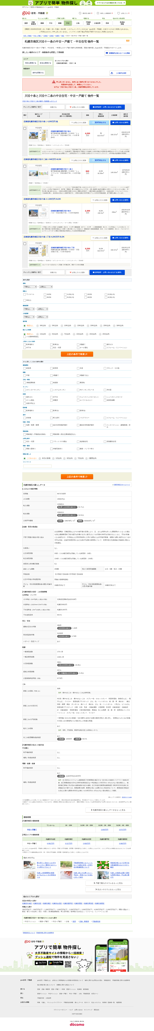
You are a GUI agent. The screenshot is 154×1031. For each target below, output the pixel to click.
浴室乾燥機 (111, 400)
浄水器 (109, 390)
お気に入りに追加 (78, 107)
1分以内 (43, 334)
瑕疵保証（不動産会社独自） (36, 434)
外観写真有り (58, 449)
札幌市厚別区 (88, 903)
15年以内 (80, 325)
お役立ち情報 (24, 1002)
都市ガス (110, 344)
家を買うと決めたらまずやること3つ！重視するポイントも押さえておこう (47, 865)
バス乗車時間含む (32, 336)
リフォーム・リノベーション (117, 347)
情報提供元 (107, 980)
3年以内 (43, 325)
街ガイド (87, 1002)
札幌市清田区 (99, 903)
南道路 (55, 382)
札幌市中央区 (27, 903)
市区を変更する (30, 63)
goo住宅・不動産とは (44, 980)
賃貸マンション (71, 989)
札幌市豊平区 (68, 903)
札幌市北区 (37, 903)
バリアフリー (84, 418)
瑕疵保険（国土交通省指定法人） (65, 434)
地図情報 (119, 1002)
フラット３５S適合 (60, 441)
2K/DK (89, 294)
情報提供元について (29, 933)
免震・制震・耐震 (32, 425)
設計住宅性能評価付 (60, 425)
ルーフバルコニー (86, 400)
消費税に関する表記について (65, 985)
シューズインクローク (114, 397)
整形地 (82, 382)
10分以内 (79, 334)
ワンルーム (30, 294)
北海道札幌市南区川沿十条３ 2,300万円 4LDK (42, 199)
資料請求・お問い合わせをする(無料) (108, 107)
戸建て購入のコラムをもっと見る (109, 883)
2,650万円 (86, 843)
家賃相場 (85, 989)
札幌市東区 (47, 903)
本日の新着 (46, 458)
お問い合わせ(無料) (121, 122)
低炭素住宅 (84, 441)
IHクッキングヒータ (87, 390)
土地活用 (48, 998)
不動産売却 (40, 998)
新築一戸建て (63, 993)
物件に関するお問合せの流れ (93, 980)
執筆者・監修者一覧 (108, 1002)
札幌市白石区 (57, 903)
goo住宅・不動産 (26, 980)
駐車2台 (56, 344)
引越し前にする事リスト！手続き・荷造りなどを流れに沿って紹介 (83, 875)
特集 (38, 1002)
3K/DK (49, 297)
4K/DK (89, 297)
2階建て (82, 344)
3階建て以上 (84, 375)
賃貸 (74, 921)
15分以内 (92, 334)
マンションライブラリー (54, 1002)
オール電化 (84, 347)
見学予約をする (100, 122)
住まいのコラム (96, 1002)
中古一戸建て (73, 993)
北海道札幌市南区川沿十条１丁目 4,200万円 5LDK (44, 237)
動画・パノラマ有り (87, 449)
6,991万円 (50, 843)
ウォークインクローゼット (89, 397)
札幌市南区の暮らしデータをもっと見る (109, 810)
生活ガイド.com (127, 797)
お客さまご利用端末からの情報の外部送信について (67, 980)
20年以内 (93, 325)
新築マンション (42, 993)
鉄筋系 (28, 368)
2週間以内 (92, 458)
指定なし (30, 325)
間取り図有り (31, 449)
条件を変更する (38, 73)
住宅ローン (94, 993)
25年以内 (106, 325)
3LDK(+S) (70, 297)
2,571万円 (122, 829)
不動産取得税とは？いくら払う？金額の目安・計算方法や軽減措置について (83, 865)
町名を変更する (45, 63)
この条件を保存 (121, 73)
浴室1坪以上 (30, 403)
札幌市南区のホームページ (122, 484)
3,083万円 (122, 843)
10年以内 (67, 325)
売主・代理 (57, 347)
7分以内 (67, 334)
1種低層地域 (30, 382)
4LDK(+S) (111, 297)
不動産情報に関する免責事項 (45, 933)
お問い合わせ (78, 1010)
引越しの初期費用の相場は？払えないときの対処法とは (46, 875)
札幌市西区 (78, 903)
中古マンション (53, 993)
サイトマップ (88, 1010)
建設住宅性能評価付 (87, 425)
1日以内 (59, 458)
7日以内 (81, 458)
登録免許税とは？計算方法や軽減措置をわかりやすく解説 (119, 865)
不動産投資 (96, 921)
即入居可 (56, 418)
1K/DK (49, 294)
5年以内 (55, 325)
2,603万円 (104, 829)
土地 (80, 993)
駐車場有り (30, 344)
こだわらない (32, 458)
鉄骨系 (55, 368)
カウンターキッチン (33, 390)
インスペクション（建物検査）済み (118, 426)
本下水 (28, 347)
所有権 (28, 418)
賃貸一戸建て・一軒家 (58, 989)
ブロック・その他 (113, 368)
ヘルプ (71, 1010)
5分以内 (55, 334)
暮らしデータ (79, 1002)
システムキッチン (59, 390)
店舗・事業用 (84, 921)
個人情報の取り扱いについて (46, 985)
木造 (81, 368)
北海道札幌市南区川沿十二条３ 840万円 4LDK (42, 159)
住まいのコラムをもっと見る (109, 889)
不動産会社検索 (68, 1002)
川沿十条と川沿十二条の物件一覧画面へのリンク (39, 101)
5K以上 (28, 300)
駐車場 (79, 989)
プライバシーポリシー (60, 1010)
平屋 (27, 375)
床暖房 (55, 400)
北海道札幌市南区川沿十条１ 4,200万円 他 (41, 121)
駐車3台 (82, 410)
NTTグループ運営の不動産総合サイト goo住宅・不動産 (40, 7)
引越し (44, 1002)
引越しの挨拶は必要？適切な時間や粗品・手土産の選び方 (119, 875)
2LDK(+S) (111, 294)
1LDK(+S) (70, 294)
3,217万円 (68, 843)
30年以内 (119, 325)
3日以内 (70, 458)
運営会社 (96, 1010)
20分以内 (105, 334)
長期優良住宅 (111, 441)
